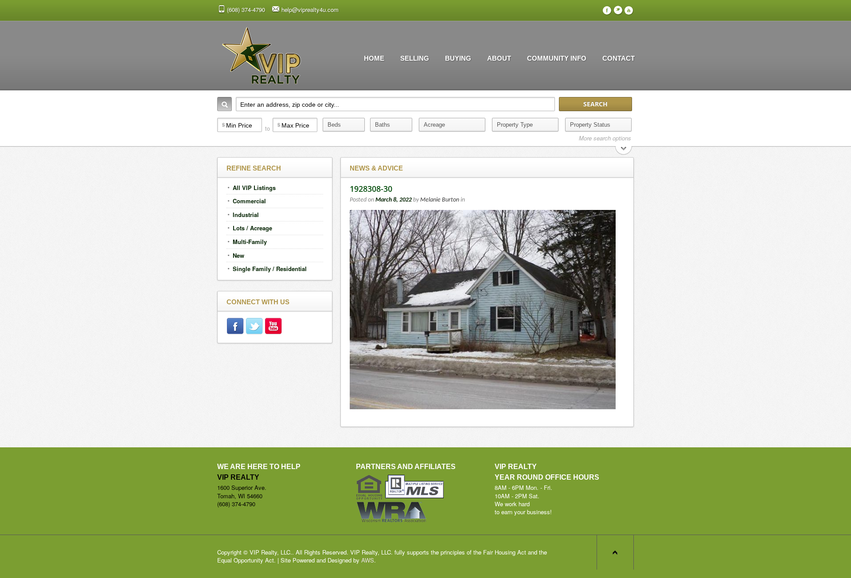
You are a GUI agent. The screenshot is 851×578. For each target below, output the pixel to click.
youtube (274, 327)
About (499, 58)
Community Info (556, 58)
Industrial (246, 214)
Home (374, 58)
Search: (224, 104)
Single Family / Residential (270, 268)
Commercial (249, 201)
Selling (414, 58)
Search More (624, 151)
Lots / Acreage (252, 228)
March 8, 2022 (393, 200)
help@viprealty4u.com (310, 9)
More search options (605, 138)
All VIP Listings (254, 187)
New (238, 255)
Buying (458, 58)
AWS (367, 560)
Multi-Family (250, 241)
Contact (618, 58)
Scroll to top (615, 552)
